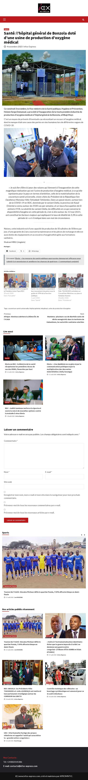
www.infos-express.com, (29, 776)
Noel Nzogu (17, 741)
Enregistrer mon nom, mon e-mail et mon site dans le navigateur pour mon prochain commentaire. (42, 496)
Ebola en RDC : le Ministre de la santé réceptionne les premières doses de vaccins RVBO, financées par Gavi (20, 366)
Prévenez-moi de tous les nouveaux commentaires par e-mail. (32, 505)
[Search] (83, 20)
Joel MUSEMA (18, 597)
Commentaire (11, 441)
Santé (6, 29)
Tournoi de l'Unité (10, 636)
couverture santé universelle (18, 308)
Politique (7, 727)
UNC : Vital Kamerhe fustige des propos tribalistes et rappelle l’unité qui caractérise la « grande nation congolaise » (22, 735)
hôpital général (34, 308)
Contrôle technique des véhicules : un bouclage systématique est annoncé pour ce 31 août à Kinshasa (65, 691)
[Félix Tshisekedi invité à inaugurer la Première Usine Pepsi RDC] (16, 280)
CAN (5, 586)
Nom (6, 472)
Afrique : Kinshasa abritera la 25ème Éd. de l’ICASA (21, 316)
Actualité (50, 636)
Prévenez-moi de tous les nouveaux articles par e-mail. (29, 512)
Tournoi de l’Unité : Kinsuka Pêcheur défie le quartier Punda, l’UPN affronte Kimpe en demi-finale (22, 644)
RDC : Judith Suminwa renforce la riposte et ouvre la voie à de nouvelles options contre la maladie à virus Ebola (23, 410)
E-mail (48, 472)
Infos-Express (29, 46)
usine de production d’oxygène (59, 308)
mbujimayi (44, 308)
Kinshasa (50, 683)
